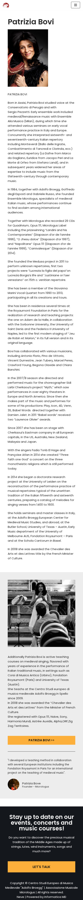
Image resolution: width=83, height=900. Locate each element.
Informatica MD (55, 897)
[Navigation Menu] (75, 5)
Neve (20, 897)
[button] (41, 740)
